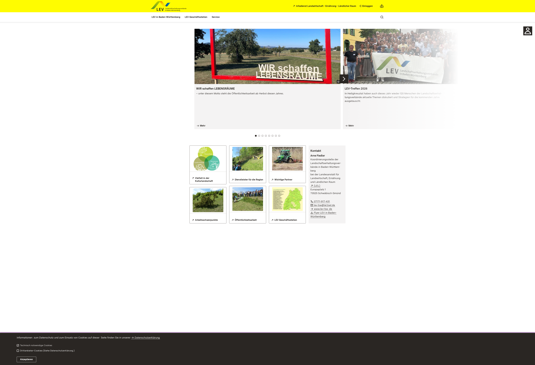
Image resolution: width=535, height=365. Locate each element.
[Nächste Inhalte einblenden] (344, 78)
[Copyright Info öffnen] (487, 81)
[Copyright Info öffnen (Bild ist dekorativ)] (338, 81)
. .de (323, 208)
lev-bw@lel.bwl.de (324, 205)
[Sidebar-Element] (527, 30)
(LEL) (317, 185)
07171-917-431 (322, 201)
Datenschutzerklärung (147, 337)
